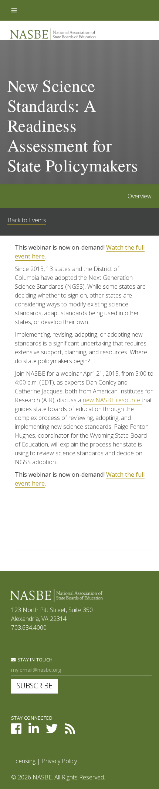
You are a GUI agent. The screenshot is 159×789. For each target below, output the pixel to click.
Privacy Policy (59, 761)
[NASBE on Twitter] (52, 731)
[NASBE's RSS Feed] (70, 731)
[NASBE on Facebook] (16, 731)
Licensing (23, 761)
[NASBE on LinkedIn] (33, 731)
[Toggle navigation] (14, 10)
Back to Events (26, 220)
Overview (140, 196)
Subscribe (35, 686)
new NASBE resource (112, 400)
